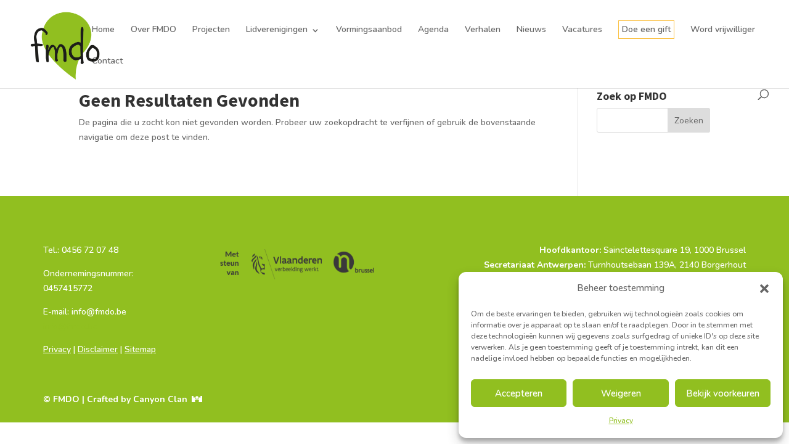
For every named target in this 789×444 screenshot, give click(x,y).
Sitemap (140, 349)
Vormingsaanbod (369, 29)
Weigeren (621, 393)
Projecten (211, 29)
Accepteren (518, 393)
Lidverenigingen (277, 29)
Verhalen (483, 29)
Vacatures (582, 29)
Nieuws (531, 29)
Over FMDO (153, 29)
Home (103, 29)
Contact (107, 61)
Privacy (621, 421)
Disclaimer (98, 349)
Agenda (433, 29)
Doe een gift (646, 29)
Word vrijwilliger (722, 29)
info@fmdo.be (70, 326)
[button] (764, 288)
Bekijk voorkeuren (722, 393)
